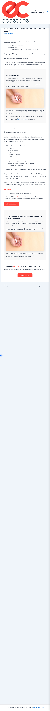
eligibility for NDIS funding (22, 119)
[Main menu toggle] (47, 11)
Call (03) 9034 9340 (11, 204)
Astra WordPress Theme (38, 707)
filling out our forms (27, 199)
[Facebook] (1, 355)
